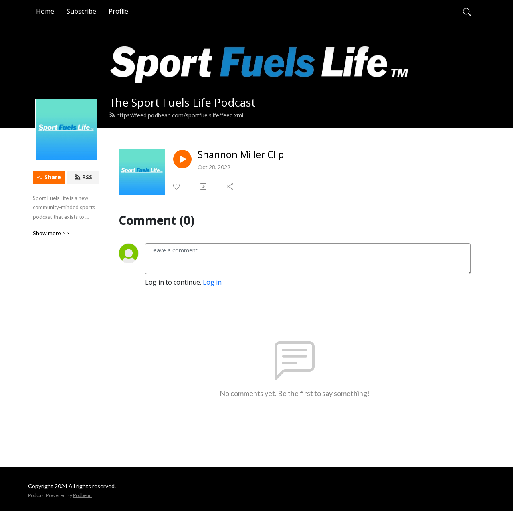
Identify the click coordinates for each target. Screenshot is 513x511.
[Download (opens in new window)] (203, 186)
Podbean (82, 495)
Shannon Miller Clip (241, 154)
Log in (212, 282)
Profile (118, 11)
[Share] (230, 186)
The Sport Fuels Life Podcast (182, 102)
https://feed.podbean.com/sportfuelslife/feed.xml (180, 115)
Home (45, 11)
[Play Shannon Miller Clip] (182, 159)
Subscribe (81, 11)
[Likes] (177, 186)
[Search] (467, 11)
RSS (87, 177)
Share (52, 177)
